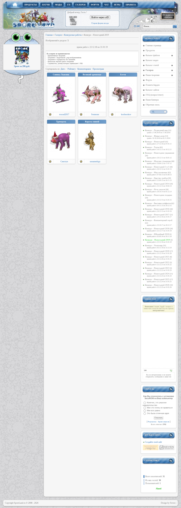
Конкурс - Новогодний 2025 (157, 279)
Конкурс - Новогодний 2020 (157, 251)
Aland (158, 488)
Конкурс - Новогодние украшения (159, 153)
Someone (95, 114)
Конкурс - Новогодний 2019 (157, 240)
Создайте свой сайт (153, 442)
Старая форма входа (100, 23)
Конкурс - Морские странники (158, 161)
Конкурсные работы (73, 35)
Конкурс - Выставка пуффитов (158, 203)
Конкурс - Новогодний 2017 (157, 215)
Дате (63, 69)
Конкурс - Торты (152, 147)
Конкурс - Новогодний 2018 (157, 228)
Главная (49, 35)
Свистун (64, 161)
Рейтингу (72, 69)
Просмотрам (98, 69)
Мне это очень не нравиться (160, 408)
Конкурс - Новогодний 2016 (157, 209)
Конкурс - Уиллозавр (154, 245)
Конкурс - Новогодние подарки (158, 195)
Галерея (58, 35)
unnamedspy (95, 161)
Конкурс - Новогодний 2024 (157, 274)
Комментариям (84, 69)
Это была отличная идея (158, 413)
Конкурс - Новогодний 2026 (157, 285)
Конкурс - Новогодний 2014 (157, 184)
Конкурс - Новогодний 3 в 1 (157, 167)
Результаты (152, 422)
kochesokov (126, 114)
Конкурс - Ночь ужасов (155, 189)
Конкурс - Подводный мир (156, 130)
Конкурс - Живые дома (155, 136)
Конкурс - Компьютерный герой (158, 220)
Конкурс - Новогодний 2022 (157, 262)
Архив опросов (163, 422)
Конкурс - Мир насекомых (156, 172)
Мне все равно (153, 410)
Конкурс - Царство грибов (156, 178)
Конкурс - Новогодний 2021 (157, 257)
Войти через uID (100, 17)
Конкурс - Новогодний (155, 142)
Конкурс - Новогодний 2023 (157, 268)
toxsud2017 (64, 114)
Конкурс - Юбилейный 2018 (157, 234)
